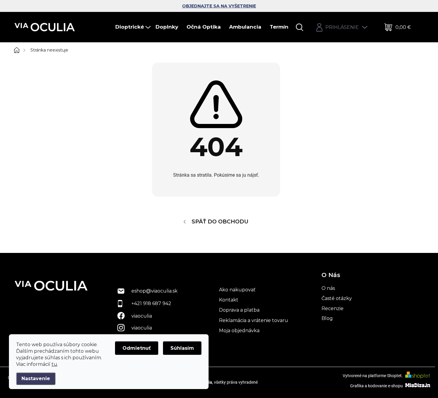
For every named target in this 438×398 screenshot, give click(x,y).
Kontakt (228, 300)
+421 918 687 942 (151, 303)
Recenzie (332, 308)
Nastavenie (35, 378)
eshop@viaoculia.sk (154, 291)
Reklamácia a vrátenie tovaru (253, 320)
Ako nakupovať (237, 290)
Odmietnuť (136, 348)
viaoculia (141, 316)
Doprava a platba (239, 310)
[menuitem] (133, 27)
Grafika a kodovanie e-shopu (377, 385)
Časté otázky (336, 298)
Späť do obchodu (220, 221)
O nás (328, 288)
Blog (327, 318)
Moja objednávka (239, 330)
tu (54, 364)
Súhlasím (182, 348)
